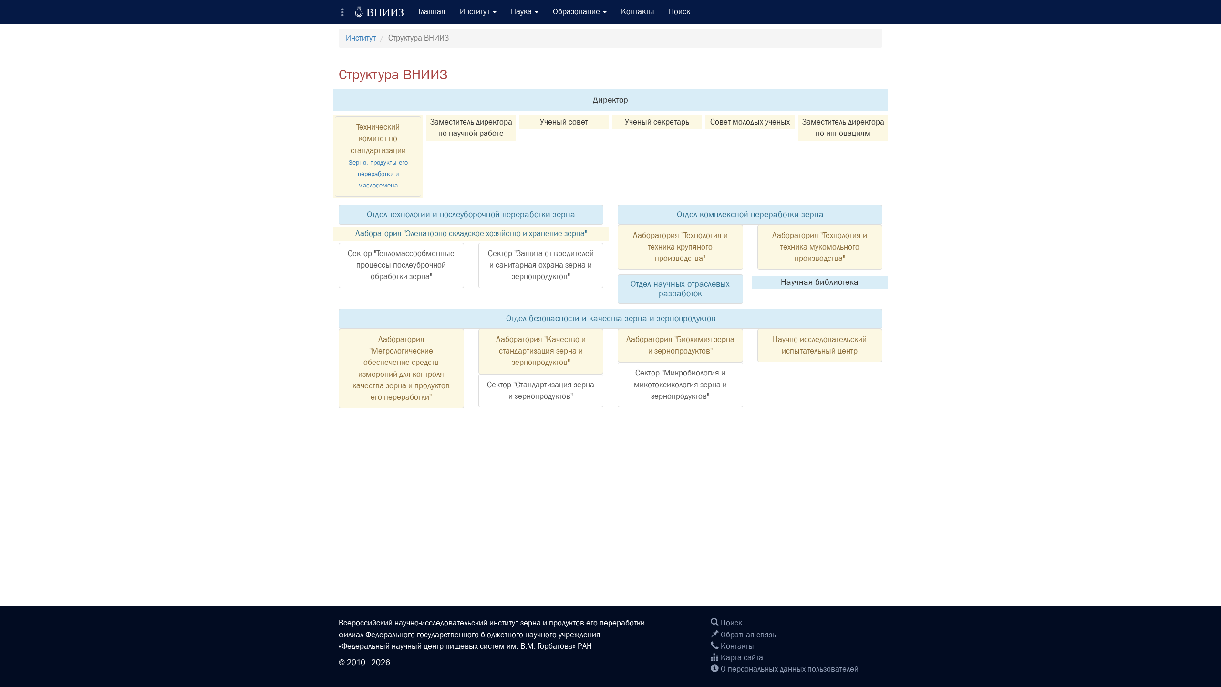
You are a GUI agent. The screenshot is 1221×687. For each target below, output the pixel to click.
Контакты (637, 12)
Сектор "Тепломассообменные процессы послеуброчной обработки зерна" (401, 265)
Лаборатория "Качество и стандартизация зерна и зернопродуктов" (541, 351)
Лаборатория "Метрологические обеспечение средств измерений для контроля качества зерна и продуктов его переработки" (401, 368)
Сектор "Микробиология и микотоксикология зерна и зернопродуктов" (680, 384)
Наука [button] (522, 12)
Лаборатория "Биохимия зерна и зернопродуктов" (680, 345)
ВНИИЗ (379, 12)
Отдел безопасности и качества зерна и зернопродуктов (610, 318)
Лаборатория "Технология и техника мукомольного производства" (819, 247)
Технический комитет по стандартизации (378, 155)
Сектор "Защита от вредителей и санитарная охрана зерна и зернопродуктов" (541, 265)
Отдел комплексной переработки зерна (750, 214)
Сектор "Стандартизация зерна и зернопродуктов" (540, 390)
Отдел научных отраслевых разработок (680, 289)
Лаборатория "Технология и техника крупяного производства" (680, 247)
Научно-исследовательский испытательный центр (820, 345)
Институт (361, 38)
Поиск (679, 12)
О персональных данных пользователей (789, 669)
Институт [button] (476, 12)
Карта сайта (741, 658)
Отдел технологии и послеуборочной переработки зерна (471, 214)
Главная (431, 12)
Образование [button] (577, 12)
